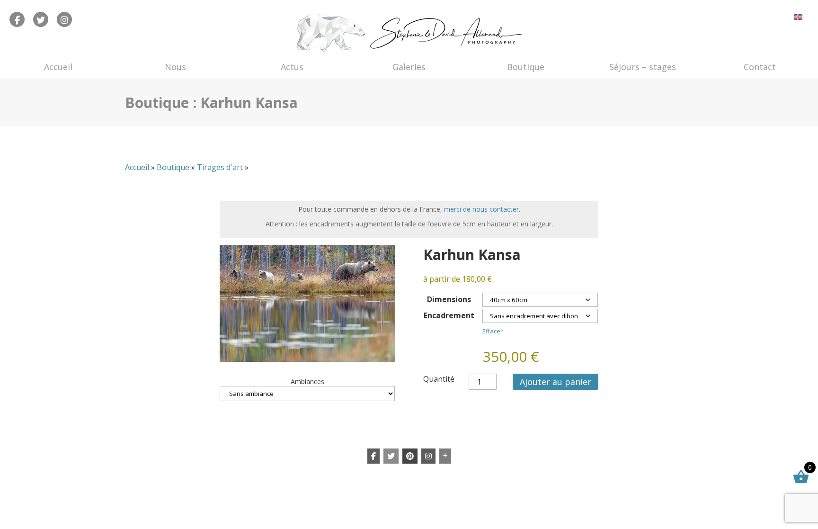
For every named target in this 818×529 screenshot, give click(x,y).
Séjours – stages (642, 66)
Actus (292, 66)
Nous (175, 66)
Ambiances (307, 381)
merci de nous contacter (481, 209)
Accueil (58, 66)
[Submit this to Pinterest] (410, 456)
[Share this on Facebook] (373, 456)
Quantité (438, 379)
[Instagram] (428, 456)
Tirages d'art (220, 167)
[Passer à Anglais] (798, 17)
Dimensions (449, 299)
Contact (760, 66)
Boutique (525, 66)
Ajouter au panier (555, 381)
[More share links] (445, 456)
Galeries (409, 66)
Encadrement (449, 315)
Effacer (492, 331)
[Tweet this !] (391, 456)
